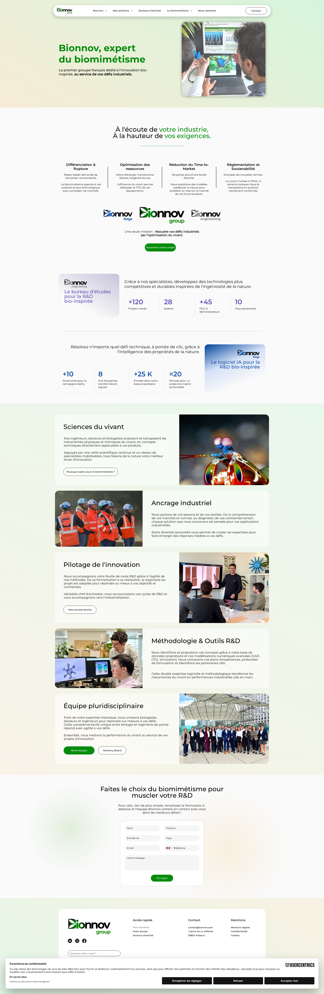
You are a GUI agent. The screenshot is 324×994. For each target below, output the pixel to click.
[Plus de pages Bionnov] (106, 11)
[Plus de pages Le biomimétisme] (191, 11)
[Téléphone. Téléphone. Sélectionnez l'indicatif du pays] (169, 848)
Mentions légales (240, 927)
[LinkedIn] (70, 941)
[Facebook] (84, 941)
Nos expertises (141, 927)
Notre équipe (140, 931)
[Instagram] (77, 941)
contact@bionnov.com (200, 927)
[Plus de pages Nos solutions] (131, 11)
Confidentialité (239, 931)
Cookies (235, 935)
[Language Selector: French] (237, 10)
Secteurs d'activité (143, 935)
